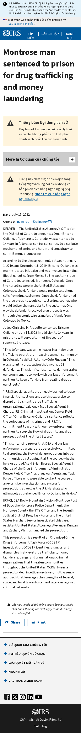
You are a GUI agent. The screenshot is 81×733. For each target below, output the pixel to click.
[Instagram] (23, 696)
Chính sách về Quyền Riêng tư (40, 720)
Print (41, 622)
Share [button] (15, 622)
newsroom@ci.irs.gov (32, 221)
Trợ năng (40, 726)
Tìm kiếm (30, 34)
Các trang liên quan (26, 680)
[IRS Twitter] (15, 696)
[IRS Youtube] (38, 696)
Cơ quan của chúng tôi (28, 645)
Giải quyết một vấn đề (26, 662)
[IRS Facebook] (7, 696)
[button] (50, 34)
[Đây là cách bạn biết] (40, 22)
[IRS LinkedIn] (30, 696)
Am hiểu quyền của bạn (27, 654)
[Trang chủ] (12, 33)
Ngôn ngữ (17, 671)
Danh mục (70, 34)
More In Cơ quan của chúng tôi (32, 159)
